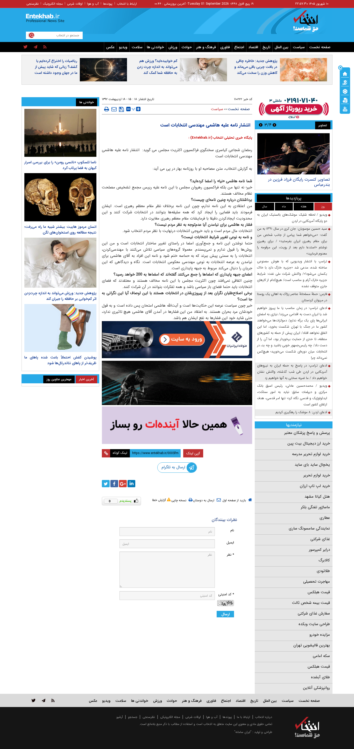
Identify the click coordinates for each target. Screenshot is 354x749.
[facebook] (114, 483)
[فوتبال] (345, 91)
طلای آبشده (320, 677)
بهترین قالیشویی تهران (311, 645)
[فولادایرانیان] (177, 339)
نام (232, 530)
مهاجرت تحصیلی (316, 581)
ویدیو (123, 47)
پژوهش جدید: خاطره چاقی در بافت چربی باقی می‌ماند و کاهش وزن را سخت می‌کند (255, 67)
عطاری (325, 518)
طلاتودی (323, 571)
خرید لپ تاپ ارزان (315, 486)
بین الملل (281, 47)
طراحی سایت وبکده (314, 624)
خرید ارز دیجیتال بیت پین (308, 443)
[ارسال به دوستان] (114, 109)
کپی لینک (193, 453)
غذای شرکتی (320, 539)
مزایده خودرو (319, 635)
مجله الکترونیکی (170, 717)
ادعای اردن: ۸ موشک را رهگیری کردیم (301, 412)
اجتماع (239, 47)
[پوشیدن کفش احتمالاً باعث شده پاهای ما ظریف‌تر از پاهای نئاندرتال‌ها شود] (60, 328)
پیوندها (107, 3)
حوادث (187, 47)
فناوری (225, 47)
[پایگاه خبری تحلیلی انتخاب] (309, 23)
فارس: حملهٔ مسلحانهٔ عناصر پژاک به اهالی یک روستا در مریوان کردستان (292, 297)
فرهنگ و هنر (206, 47)
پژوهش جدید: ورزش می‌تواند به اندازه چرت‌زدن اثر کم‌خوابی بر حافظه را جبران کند (60, 296)
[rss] (44, 47)
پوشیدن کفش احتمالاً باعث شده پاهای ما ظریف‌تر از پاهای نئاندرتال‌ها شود (60, 360)
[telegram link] (43, 700)
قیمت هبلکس (319, 592)
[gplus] (123, 483)
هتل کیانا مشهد (317, 496)
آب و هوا (93, 3)
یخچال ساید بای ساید (312, 465)
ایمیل (230, 542)
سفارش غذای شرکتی (314, 613)
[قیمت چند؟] (345, 82)
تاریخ (266, 47)
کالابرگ (324, 560)
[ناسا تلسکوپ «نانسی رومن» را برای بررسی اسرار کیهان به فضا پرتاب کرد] (60, 133)
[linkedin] (131, 483)
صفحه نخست (319, 47)
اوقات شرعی (75, 3)
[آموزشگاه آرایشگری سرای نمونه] (177, 425)
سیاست (299, 47)
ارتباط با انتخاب (127, 3)
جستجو (132, 717)
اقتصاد (253, 47)
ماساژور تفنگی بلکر (315, 507)
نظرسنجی (32, 3)
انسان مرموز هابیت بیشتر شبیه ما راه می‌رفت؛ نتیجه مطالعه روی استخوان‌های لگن (60, 229)
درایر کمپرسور (319, 550)
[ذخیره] (121, 109)
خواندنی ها (155, 47)
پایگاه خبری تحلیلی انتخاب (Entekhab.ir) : (220, 137)
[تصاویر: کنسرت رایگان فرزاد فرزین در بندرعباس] (293, 153)
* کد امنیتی (226, 594)
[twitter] (26, 47)
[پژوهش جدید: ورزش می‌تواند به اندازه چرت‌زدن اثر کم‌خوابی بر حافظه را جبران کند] (60, 263)
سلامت (137, 47)
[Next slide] (261, 124)
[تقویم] (345, 100)
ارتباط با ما (243, 717)
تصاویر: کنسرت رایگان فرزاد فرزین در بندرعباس (299, 182)
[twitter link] (34, 700)
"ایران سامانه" (242, 732)
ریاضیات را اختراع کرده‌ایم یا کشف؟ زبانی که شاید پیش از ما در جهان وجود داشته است (55, 67)
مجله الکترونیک (53, 3)
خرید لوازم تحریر (316, 475)
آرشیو (119, 717)
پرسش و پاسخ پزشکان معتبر (307, 433)
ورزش (172, 47)
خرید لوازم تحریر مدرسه (311, 454)
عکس (110, 47)
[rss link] (52, 700)
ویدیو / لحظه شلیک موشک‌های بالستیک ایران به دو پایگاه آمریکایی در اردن (292, 218)
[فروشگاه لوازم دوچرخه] (177, 383)
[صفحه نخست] (345, 73)
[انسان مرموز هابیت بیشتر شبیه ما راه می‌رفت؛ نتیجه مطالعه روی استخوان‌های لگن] (60, 197)
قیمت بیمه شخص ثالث (311, 603)
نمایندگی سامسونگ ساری (309, 528)
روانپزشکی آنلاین (316, 688)
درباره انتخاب (263, 717)
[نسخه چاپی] (106, 109)
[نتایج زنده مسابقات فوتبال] (345, 108)
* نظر (230, 554)
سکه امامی (321, 656)
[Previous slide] (274, 124)
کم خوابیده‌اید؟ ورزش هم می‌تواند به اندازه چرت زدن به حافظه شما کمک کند (157, 67)
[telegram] (35, 47)
